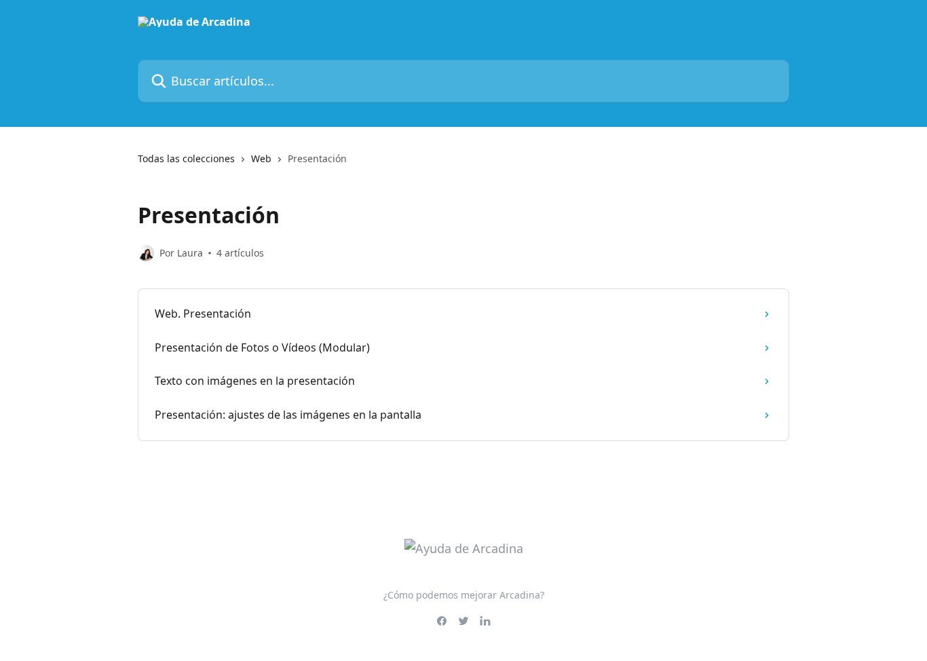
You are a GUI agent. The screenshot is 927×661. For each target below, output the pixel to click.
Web (261, 158)
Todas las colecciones (186, 158)
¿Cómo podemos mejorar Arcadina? (463, 594)
